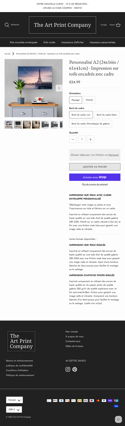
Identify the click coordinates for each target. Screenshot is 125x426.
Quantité (73, 132)
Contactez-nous (73, 341)
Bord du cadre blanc (107, 114)
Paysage (76, 100)
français (12, 400)
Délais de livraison (74, 346)
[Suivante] (59, 88)
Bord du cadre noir (81, 114)
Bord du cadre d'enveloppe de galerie (91, 123)
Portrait (89, 100)
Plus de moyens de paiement (95, 184)
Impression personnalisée (102, 42)
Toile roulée (49, 42)
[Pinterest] (74, 369)
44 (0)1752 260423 (76, 360)
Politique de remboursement (20, 375)
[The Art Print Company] (62, 25)
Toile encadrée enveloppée (23, 42)
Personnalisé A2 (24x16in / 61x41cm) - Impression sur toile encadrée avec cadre (47, 53)
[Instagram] (68, 369)
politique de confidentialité (19, 365)
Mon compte (72, 331)
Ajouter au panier (95, 166)
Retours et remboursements (19, 360)
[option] (33, 88)
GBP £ (12, 409)
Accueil (7, 53)
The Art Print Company (22, 417)
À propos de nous (74, 336)
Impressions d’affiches (72, 42)
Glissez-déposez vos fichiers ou (95, 154)
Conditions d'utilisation (17, 370)
